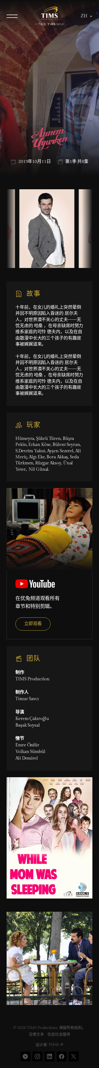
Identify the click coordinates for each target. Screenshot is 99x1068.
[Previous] (17, 958)
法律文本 (36, 1034)
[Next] (81, 958)
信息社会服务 (58, 1034)
